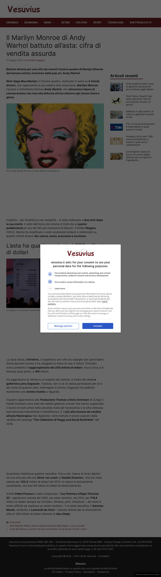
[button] (80, 288)
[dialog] (80, 288)
